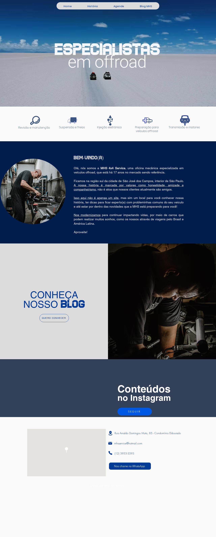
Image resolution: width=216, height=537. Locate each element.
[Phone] (110, 453)
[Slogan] (111, 98)
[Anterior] (18, 53)
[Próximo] (197, 53)
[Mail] (110, 443)
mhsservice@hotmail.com (128, 443)
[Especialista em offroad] (108, 98)
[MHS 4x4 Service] (104, 98)
